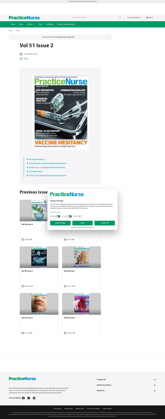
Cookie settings (106, 408)
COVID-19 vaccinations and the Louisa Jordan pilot (47, 175)
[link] (23, 398)
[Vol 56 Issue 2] (39, 267)
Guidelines (50, 24)
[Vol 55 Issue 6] (39, 314)
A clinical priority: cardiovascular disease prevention (47, 163)
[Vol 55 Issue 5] (81, 314)
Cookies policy (68, 408)
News (40, 24)
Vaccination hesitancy (37, 159)
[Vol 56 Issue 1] (81, 267)
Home (13, 24)
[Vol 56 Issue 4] (39, 221)
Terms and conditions (93, 408)
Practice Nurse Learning (66, 24)
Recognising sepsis (35, 171)
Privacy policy (58, 408)
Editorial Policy (80, 408)
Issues (21, 24)
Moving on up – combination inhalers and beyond (47, 167)
